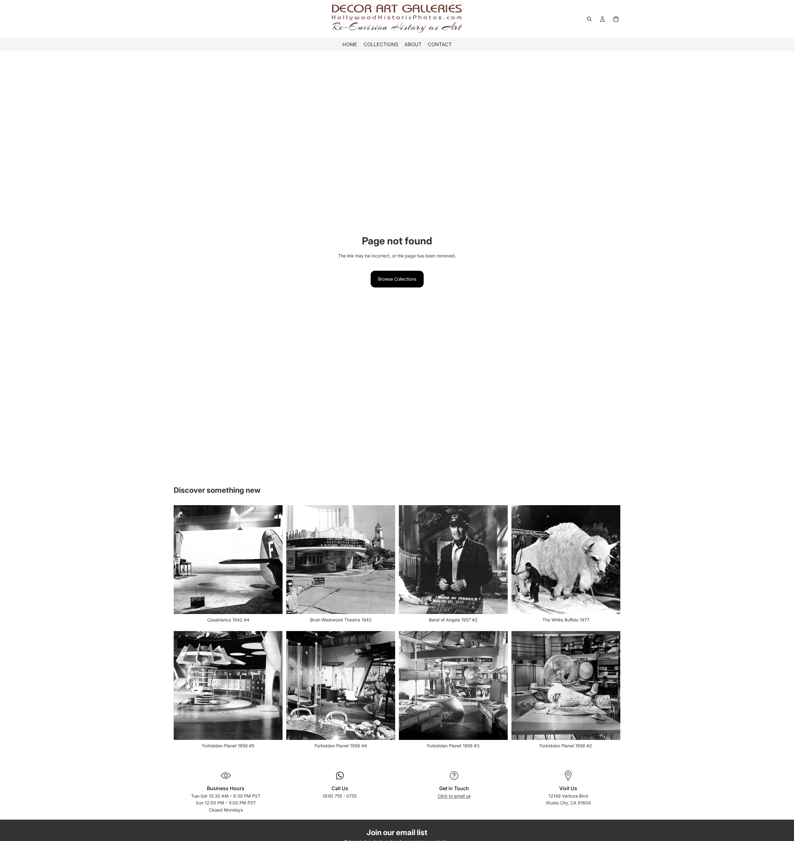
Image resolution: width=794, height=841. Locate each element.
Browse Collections (397, 279)
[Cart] (616, 19)
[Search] (589, 19)
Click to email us (454, 796)
